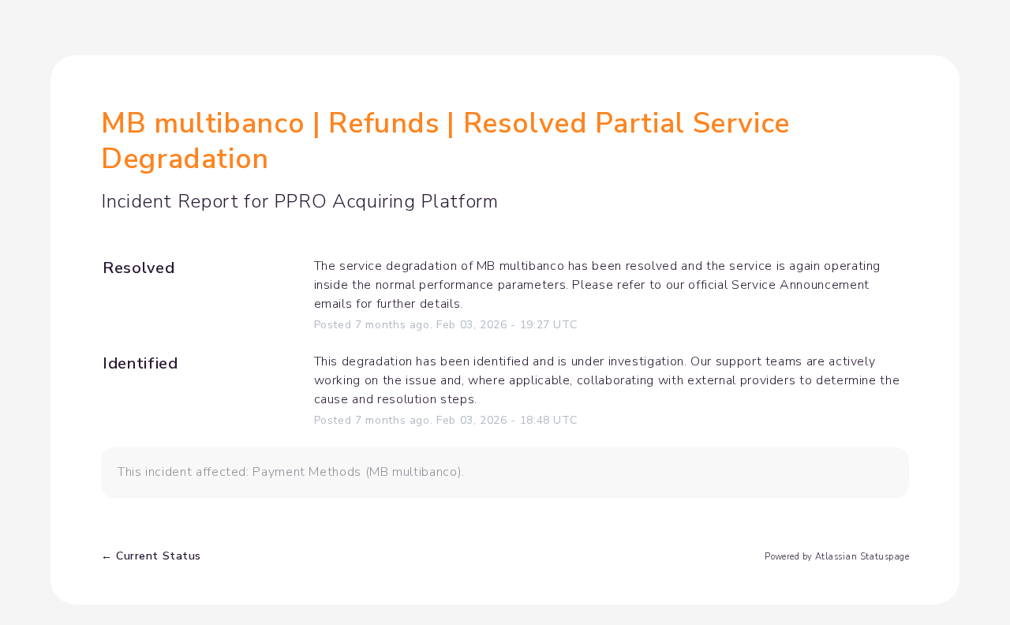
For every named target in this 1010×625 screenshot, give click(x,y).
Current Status (151, 555)
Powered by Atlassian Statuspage (837, 557)
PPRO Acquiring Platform (386, 201)
